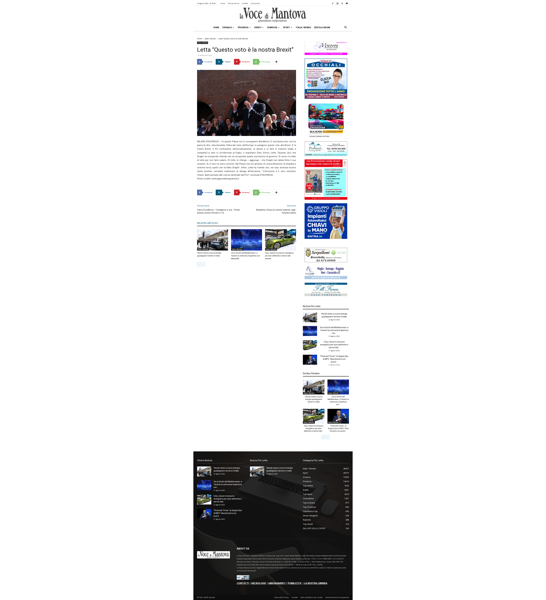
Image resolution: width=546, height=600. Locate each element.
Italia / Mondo (303, 27)
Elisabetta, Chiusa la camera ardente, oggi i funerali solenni (276, 211)
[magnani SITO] (326, 54)
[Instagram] (337, 3)
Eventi (257, 27)
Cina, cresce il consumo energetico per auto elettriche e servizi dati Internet (279, 256)
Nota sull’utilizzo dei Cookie (311, 597)
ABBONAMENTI (276, 583)
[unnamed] (326, 278)
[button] (345, 27)
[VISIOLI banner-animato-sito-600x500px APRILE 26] (326, 238)
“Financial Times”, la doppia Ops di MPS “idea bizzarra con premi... (334, 359)
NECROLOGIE (258, 583)
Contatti (245, 3)
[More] (276, 62)
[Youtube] (347, 3)
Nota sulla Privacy (281, 597)
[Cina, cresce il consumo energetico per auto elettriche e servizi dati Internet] (280, 240)
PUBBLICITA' (295, 583)
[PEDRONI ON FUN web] (326, 155)
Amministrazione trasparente (337, 597)
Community (255, 3)
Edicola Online (322, 27)
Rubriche (272, 27)
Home (223, 3)
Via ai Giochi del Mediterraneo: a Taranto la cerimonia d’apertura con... (334, 330)
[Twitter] (342, 3)
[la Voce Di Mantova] (273, 15)
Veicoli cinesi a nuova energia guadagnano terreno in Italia (313, 399)
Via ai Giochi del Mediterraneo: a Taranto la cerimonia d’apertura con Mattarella (245, 256)
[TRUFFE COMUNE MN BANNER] (326, 199)
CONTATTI (243, 583)
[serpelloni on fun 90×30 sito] (326, 261)
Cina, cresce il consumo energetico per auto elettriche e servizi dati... (334, 345)
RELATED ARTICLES (207, 223)
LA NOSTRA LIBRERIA (315, 583)
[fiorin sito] (326, 295)
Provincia (243, 27)
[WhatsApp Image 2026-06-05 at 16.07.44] (326, 137)
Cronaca (227, 27)
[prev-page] (199, 264)
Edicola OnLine (233, 3)
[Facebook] (333, 3)
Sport (286, 27)
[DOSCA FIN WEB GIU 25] (326, 98)
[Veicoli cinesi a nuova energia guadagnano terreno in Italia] (212, 240)
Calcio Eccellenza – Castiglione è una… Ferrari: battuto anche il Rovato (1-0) (218, 211)
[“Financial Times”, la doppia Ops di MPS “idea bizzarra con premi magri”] (310, 360)
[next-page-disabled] (203, 264)
